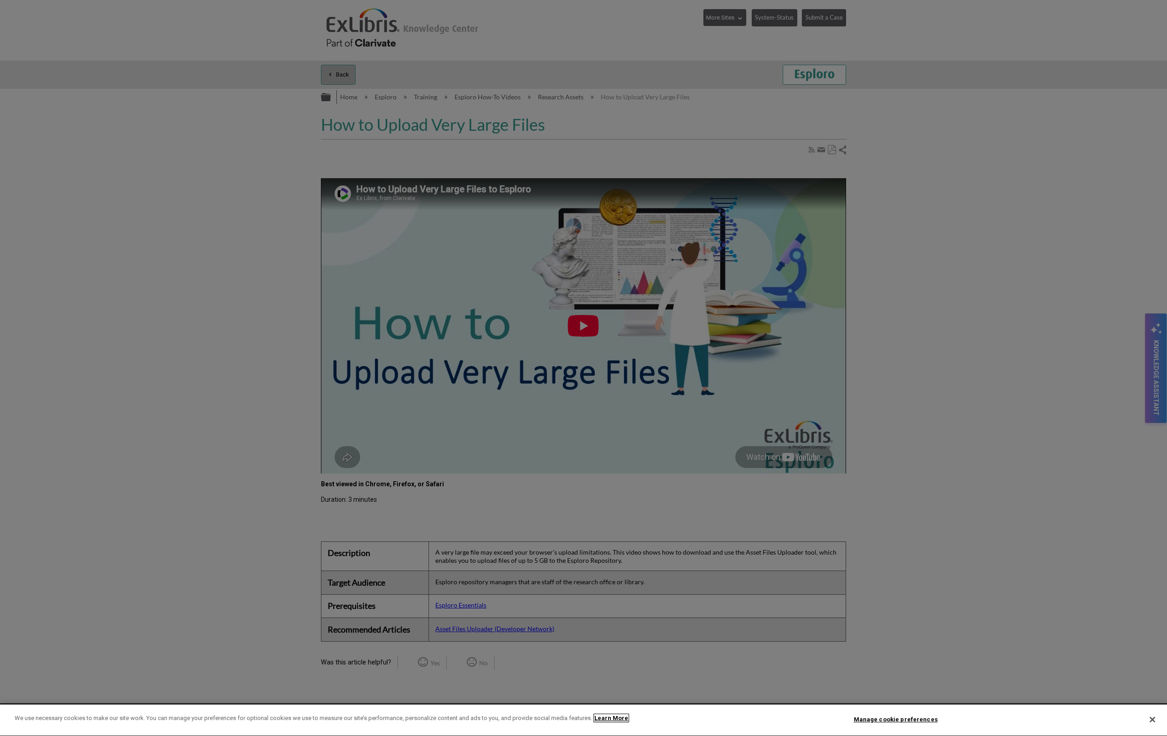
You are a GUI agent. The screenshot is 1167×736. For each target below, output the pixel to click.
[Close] (1152, 720)
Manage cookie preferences (896, 719)
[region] (583, 720)
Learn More (611, 718)
